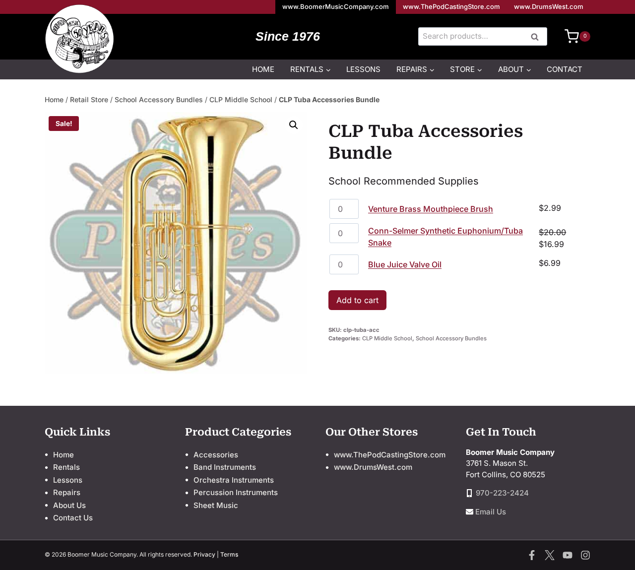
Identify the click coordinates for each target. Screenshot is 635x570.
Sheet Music (215, 505)
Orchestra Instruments (233, 480)
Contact (564, 69)
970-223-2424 (502, 493)
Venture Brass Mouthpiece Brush (430, 209)
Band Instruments (224, 467)
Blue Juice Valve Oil (405, 264)
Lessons (363, 69)
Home (263, 69)
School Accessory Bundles (159, 99)
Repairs (66, 492)
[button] (294, 125)
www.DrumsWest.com (548, 6)
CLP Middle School (240, 99)
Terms (229, 554)
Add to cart (357, 300)
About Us (69, 505)
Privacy (204, 554)
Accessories (215, 454)
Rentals (66, 467)
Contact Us (73, 517)
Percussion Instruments (235, 492)
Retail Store (89, 99)
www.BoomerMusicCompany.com (335, 6)
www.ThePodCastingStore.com (451, 6)
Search (537, 37)
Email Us (490, 511)
